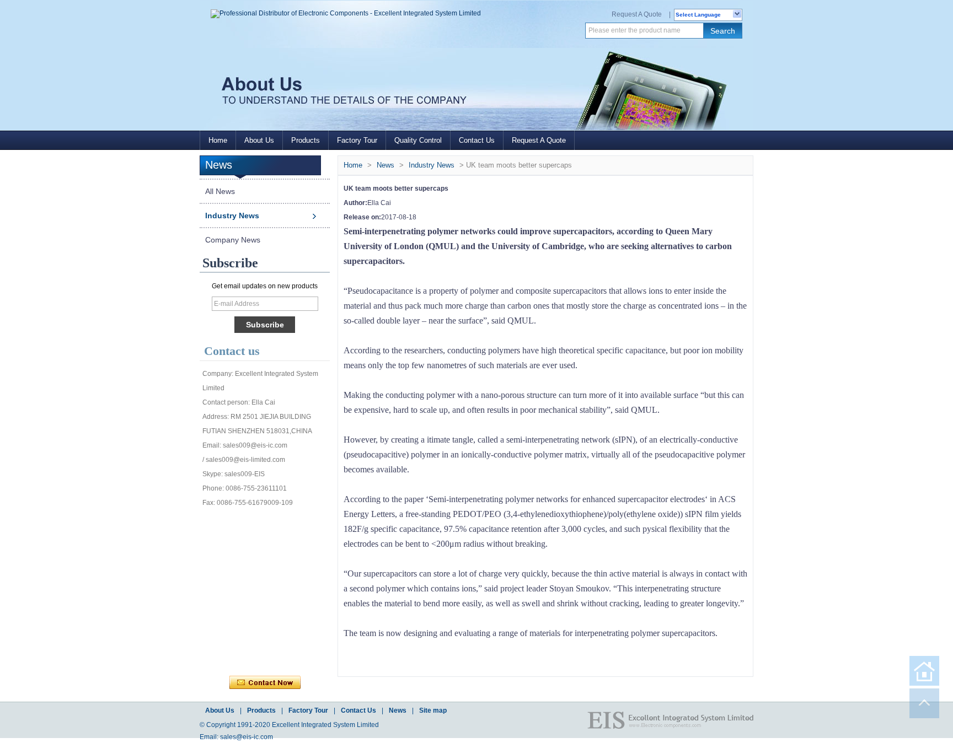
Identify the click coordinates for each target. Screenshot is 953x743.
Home (217, 140)
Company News (232, 239)
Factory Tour (357, 140)
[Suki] (311, 634)
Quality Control (418, 140)
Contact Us (477, 140)
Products (305, 140)
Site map (433, 710)
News (385, 165)
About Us (259, 140)
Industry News (232, 215)
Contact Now (265, 683)
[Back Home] (924, 671)
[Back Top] (924, 703)
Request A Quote (637, 14)
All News (220, 191)
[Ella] (239, 634)
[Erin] (287, 523)
